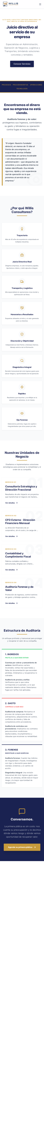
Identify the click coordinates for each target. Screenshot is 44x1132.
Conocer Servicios (22, 64)
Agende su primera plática (20, 847)
